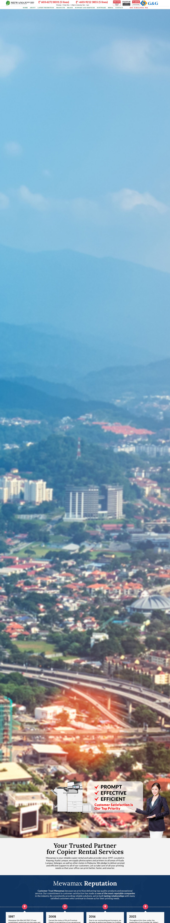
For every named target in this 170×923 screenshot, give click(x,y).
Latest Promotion (46, 7)
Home (25, 7)
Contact (119, 7)
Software (101, 7)
